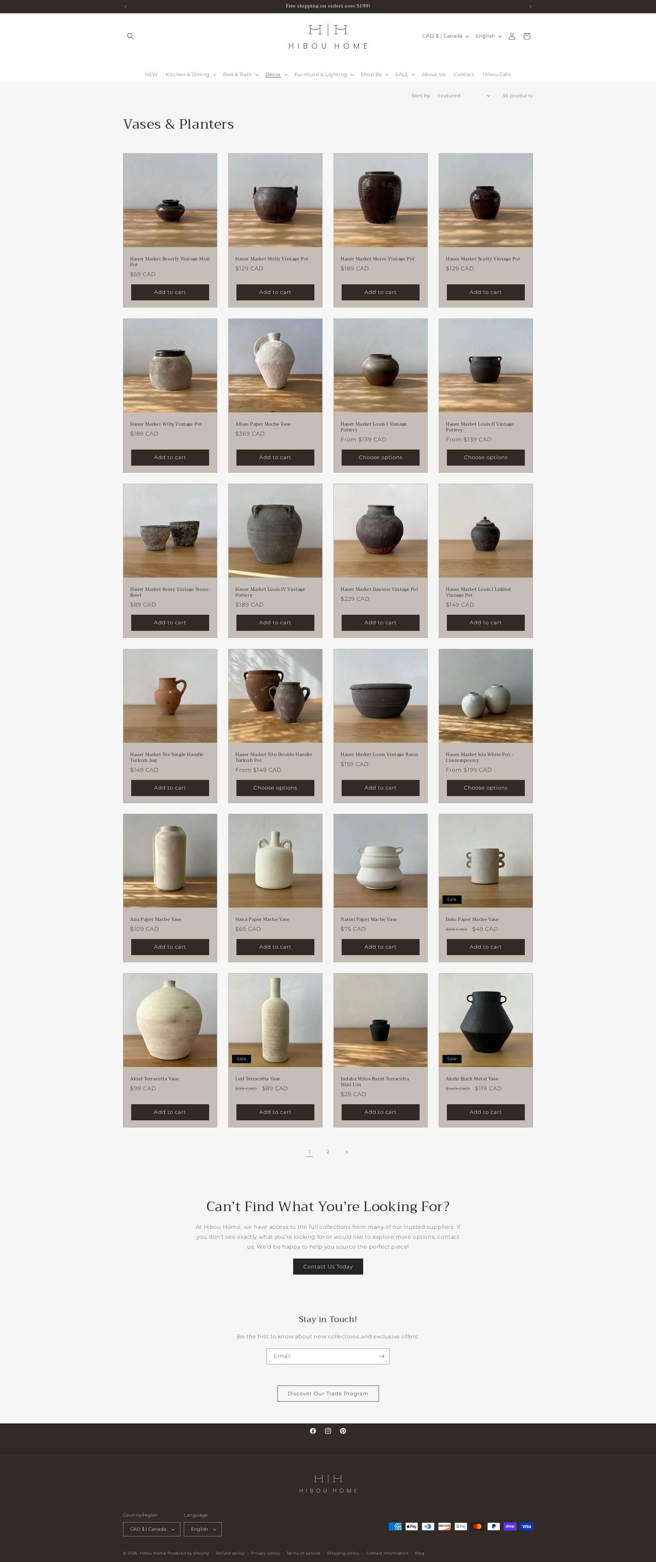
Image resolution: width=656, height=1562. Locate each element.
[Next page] (346, 1152)
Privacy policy (265, 1553)
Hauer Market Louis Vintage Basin (379, 755)
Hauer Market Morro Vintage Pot (378, 259)
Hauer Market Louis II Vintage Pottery (480, 427)
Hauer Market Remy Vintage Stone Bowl (169, 592)
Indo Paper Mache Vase (472, 920)
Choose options (380, 457)
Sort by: (421, 96)
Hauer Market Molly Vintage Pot (272, 259)
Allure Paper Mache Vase (263, 424)
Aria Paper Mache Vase (156, 920)
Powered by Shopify (188, 1553)
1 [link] (310, 1152)
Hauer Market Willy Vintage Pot (166, 424)
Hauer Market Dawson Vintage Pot (380, 590)
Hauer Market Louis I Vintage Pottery (374, 427)
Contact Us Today (328, 1266)
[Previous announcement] (125, 6)
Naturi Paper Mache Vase (369, 920)
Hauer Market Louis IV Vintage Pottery (270, 592)
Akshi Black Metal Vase (472, 1079)
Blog (420, 1553)
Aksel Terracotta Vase (154, 1079)
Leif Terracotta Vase (258, 1079)
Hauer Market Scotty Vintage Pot (483, 259)
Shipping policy (343, 1553)
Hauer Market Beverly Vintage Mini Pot (170, 262)
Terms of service (303, 1553)
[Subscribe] (381, 1356)
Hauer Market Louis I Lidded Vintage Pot (478, 592)
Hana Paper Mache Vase (262, 920)
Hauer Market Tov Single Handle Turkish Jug (167, 758)
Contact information (387, 1553)
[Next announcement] (530, 6)
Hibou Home (153, 1553)
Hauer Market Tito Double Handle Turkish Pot (273, 758)
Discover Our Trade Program (328, 1393)
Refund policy (230, 1553)
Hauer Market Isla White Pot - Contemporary (479, 758)
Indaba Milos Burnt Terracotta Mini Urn (375, 1082)
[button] (130, 36)
